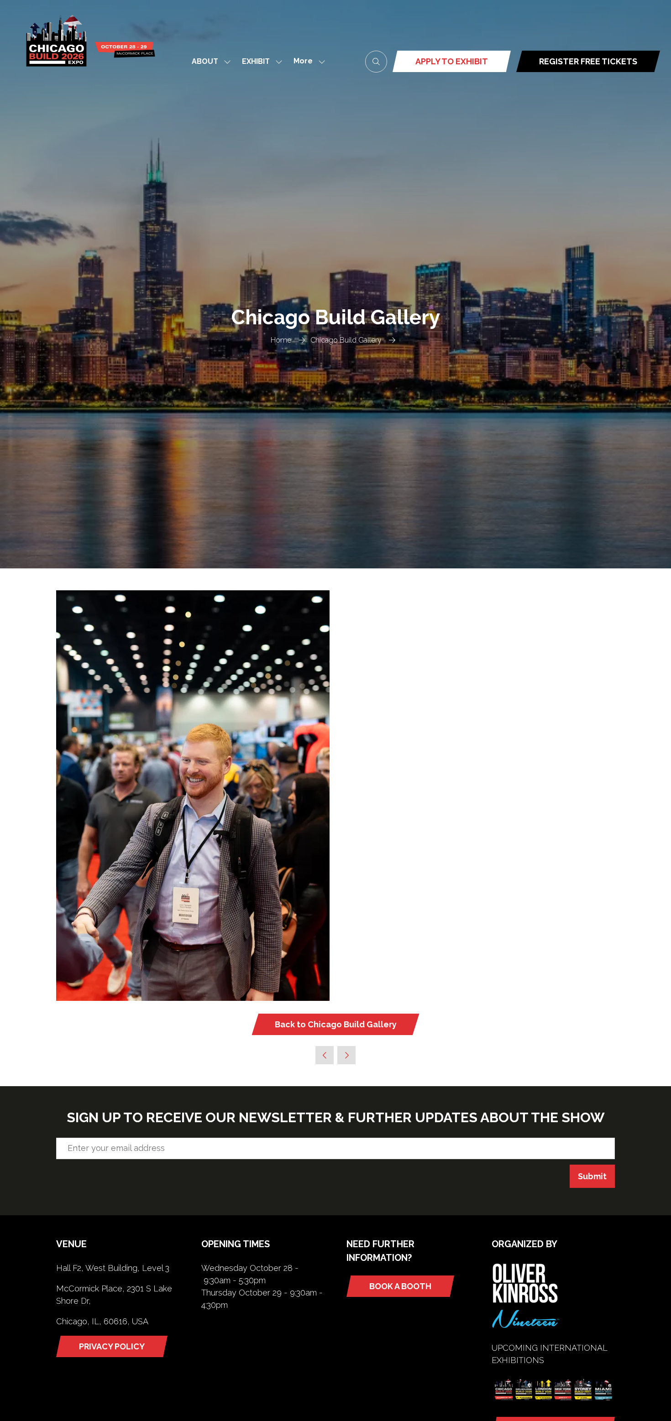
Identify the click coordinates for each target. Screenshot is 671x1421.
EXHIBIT (256, 61)
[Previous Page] (324, 1055)
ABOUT (205, 61)
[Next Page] (346, 1055)
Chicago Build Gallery (346, 340)
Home (281, 340)
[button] (306, 61)
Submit (592, 1176)
